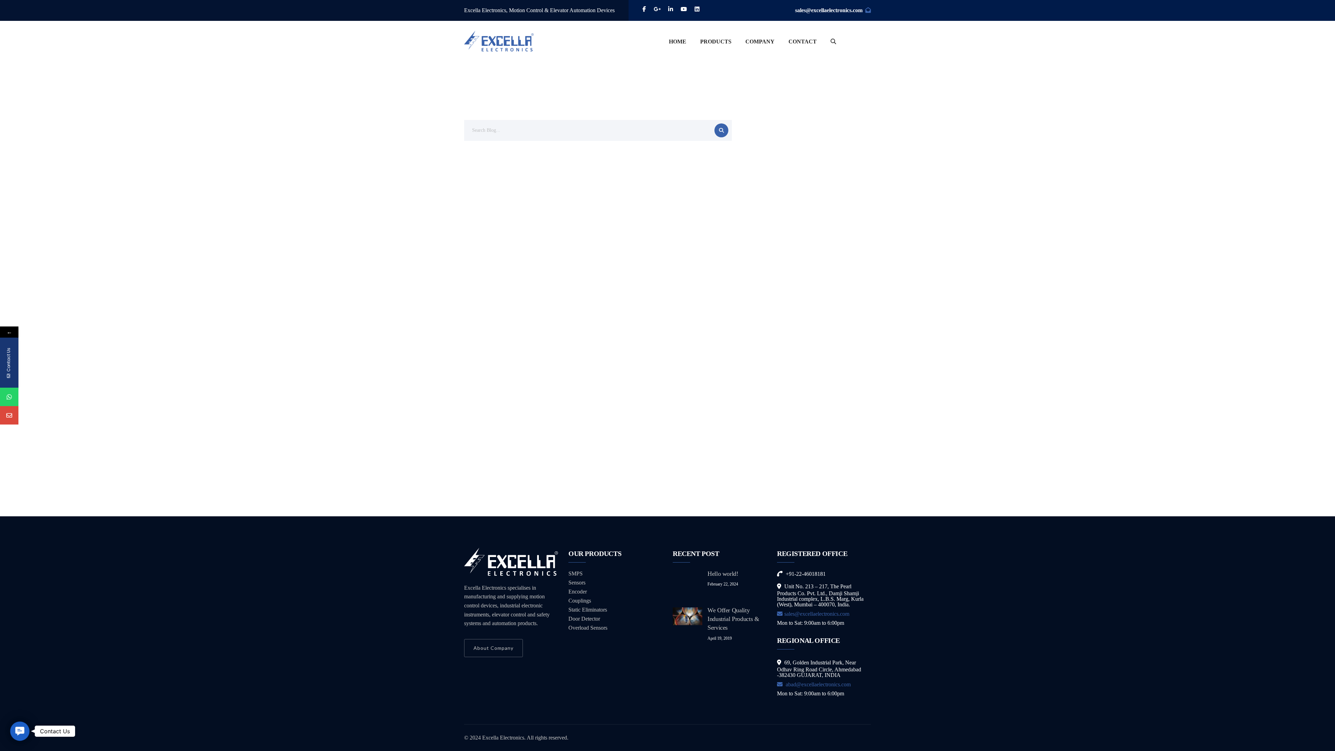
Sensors (576, 583)
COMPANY (760, 42)
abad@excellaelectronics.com (817, 684)
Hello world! (722, 573)
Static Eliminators (587, 610)
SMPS (575, 573)
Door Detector (584, 619)
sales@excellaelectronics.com (829, 10)
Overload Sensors (587, 628)
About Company (493, 648)
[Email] (9, 415)
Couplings (579, 601)
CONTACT (802, 42)
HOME (677, 42)
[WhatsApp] (9, 397)
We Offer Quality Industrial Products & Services (733, 619)
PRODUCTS (715, 42)
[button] (19, 731)
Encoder (577, 592)
